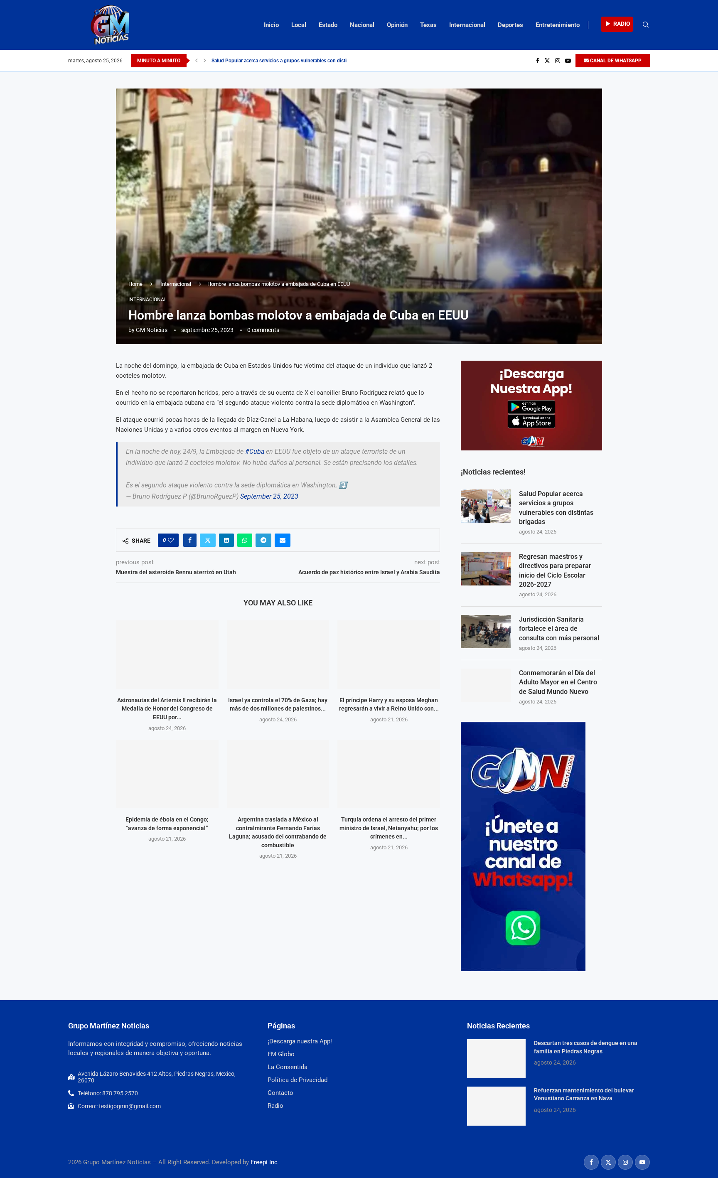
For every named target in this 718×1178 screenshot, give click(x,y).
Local (298, 25)
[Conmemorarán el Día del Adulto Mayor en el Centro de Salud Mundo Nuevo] (486, 685)
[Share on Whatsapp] (244, 540)
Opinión (397, 25)
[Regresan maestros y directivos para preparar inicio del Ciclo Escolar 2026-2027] (486, 568)
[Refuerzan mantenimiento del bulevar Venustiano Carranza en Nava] (496, 1106)
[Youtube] (568, 60)
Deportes (510, 25)
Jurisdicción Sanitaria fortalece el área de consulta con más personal (559, 628)
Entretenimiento (558, 25)
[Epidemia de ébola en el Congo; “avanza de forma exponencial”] (167, 774)
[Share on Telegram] (263, 540)
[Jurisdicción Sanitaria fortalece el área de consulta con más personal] (486, 631)
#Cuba (254, 451)
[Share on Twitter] (208, 540)
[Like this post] (171, 540)
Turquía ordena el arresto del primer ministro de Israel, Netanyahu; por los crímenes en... (388, 828)
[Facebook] (538, 60)
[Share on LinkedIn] (226, 540)
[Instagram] (558, 60)
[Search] (646, 25)
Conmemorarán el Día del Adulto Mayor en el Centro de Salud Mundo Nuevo (558, 682)
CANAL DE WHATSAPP (615, 61)
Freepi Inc (264, 1162)
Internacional (467, 25)
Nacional (362, 25)
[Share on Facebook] (190, 540)
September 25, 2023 (269, 496)
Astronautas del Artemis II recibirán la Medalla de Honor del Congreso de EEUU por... (167, 709)
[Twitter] (547, 60)
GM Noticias (151, 330)
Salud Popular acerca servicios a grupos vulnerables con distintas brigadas (293, 61)
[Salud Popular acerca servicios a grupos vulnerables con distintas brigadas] (486, 506)
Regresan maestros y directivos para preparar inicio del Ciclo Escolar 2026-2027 (555, 570)
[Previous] (196, 60)
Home (135, 284)
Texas (428, 25)
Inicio (271, 25)
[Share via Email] (282, 540)
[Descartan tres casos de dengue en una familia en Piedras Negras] (496, 1058)
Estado (328, 25)
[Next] (205, 60)
